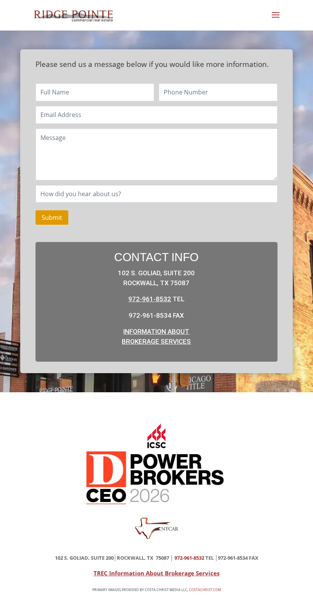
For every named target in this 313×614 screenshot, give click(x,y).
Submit (52, 217)
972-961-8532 (149, 299)
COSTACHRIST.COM (205, 589)
